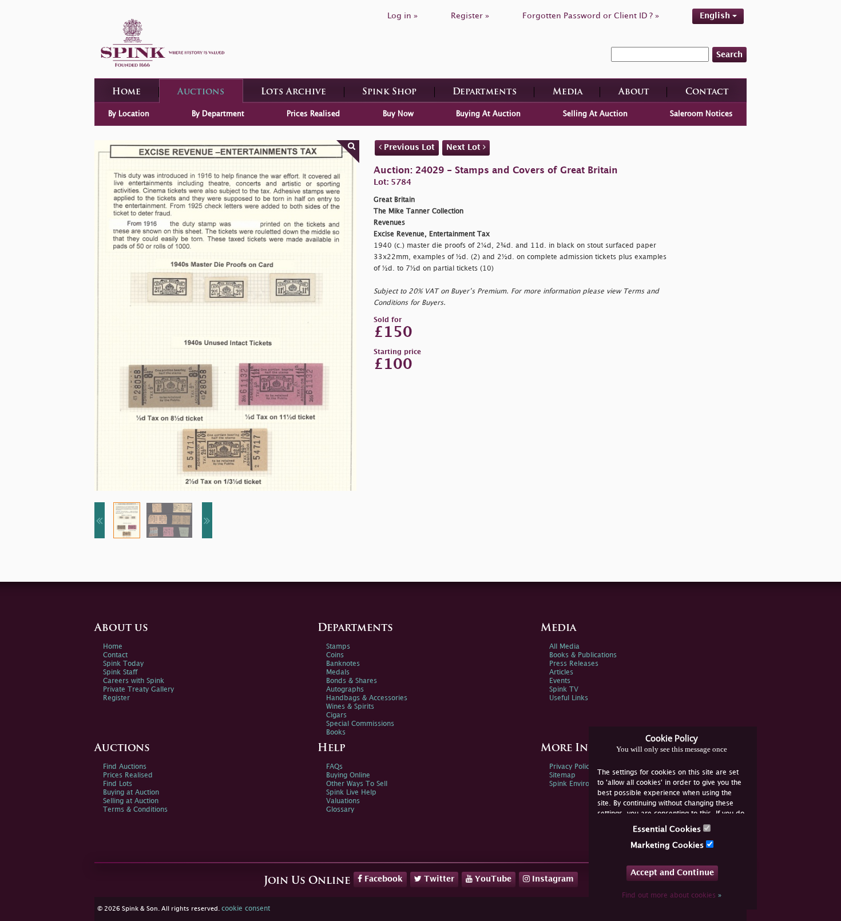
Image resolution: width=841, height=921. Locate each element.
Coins (335, 655)
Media (567, 92)
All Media (564, 647)
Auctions (200, 92)
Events (559, 681)
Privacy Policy (571, 767)
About (633, 92)
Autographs (345, 689)
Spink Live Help (351, 792)
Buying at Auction (131, 792)
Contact (707, 92)
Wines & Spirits (350, 707)
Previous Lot (408, 147)
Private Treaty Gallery (138, 689)
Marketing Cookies (668, 845)
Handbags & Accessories (366, 698)
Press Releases (573, 664)
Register (116, 698)
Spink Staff (120, 672)
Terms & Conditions (135, 810)
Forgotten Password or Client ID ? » (590, 15)
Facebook (382, 879)
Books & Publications (583, 655)
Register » (470, 15)
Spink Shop (389, 92)
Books (336, 732)
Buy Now (398, 113)
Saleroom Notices (701, 113)
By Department (218, 113)
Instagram (552, 879)
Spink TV (563, 689)
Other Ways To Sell (356, 784)
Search (729, 54)
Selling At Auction (595, 113)
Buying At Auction (488, 113)
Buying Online (348, 775)
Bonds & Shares (351, 681)
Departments (485, 92)
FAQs (334, 767)
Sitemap (562, 775)
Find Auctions (124, 767)
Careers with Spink (133, 681)
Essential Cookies (668, 829)
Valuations (343, 801)
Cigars (336, 715)
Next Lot (464, 147)
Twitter (438, 879)
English (716, 15)
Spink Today (123, 664)
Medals (338, 672)
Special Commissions (360, 724)
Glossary (340, 810)
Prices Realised (313, 113)
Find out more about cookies (671, 895)
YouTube (492, 879)
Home (126, 92)
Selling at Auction (130, 801)
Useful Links (568, 698)
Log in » (402, 15)
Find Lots (117, 784)
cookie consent (245, 909)
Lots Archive (293, 92)
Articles (561, 672)
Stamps (338, 647)
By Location (128, 113)
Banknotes (343, 664)
